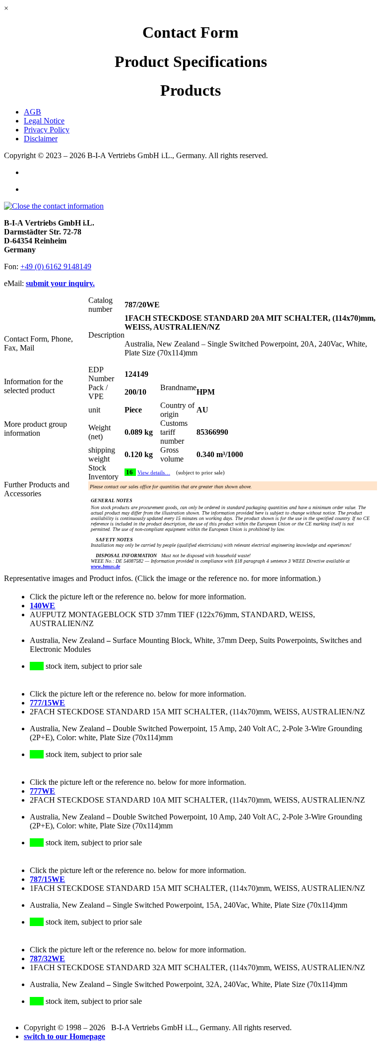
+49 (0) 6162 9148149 (55, 266)
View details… (153, 472)
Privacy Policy (46, 129)
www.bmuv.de (105, 566)
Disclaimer (41, 138)
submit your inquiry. (60, 283)
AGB (32, 112)
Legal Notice (44, 121)
